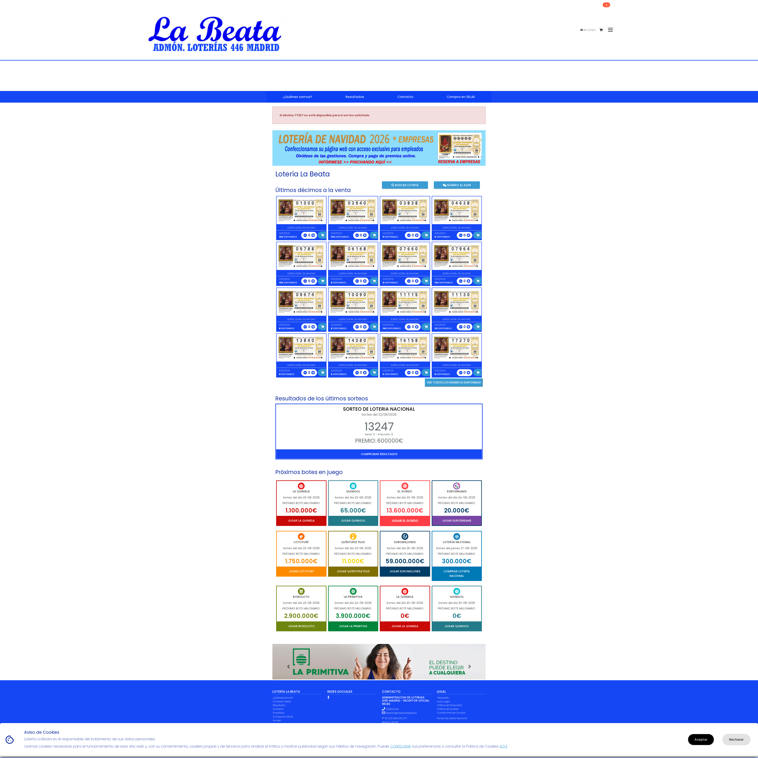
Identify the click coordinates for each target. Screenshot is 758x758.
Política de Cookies (448, 709)
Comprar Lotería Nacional (457, 573)
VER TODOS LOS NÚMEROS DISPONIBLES (454, 382)
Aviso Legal (443, 701)
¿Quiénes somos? (283, 697)
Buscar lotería (406, 185)
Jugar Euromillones (404, 571)
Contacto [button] (405, 96)
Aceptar (700, 739)
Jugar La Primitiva (353, 626)
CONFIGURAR (400, 746)
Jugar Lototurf (301, 571)
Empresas (278, 712)
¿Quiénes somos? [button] (297, 96)
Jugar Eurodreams (456, 521)
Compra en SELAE (283, 716)
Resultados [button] (354, 96)
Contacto (278, 709)
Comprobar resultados (379, 454)
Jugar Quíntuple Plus (353, 571)
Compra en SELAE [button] (461, 96)
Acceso (589, 30)
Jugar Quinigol (353, 521)
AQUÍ (503, 746)
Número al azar (458, 185)
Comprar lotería (282, 701)
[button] (288, 666)
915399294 (392, 709)
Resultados (279, 705)
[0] (602, 30)
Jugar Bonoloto (301, 626)
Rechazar (736, 739)
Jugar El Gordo (404, 521)
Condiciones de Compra (451, 712)
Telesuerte (443, 697)
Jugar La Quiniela (301, 521)
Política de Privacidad (449, 705)
